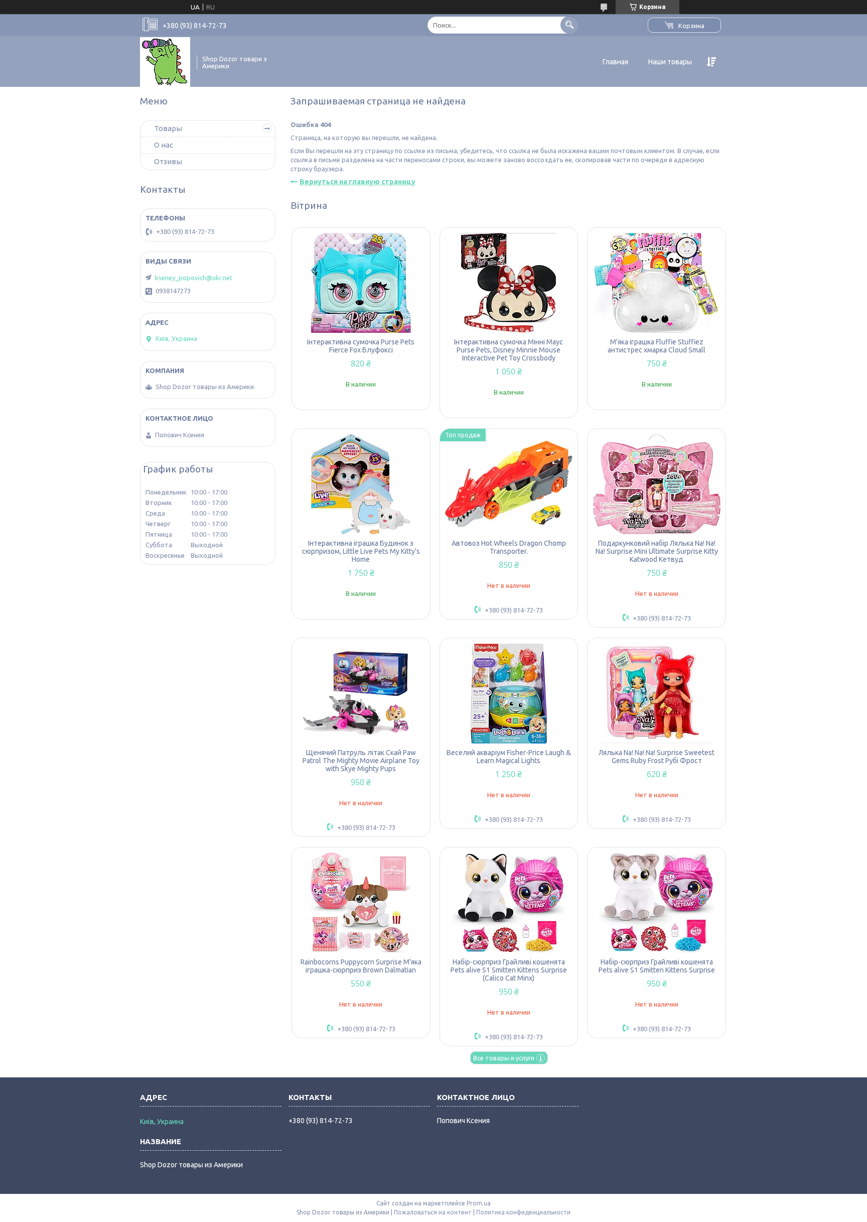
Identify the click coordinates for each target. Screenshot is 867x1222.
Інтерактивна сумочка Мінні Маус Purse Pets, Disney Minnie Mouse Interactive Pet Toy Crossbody (508, 350)
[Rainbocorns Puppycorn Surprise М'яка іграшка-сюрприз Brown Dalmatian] (361, 902)
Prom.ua (479, 1203)
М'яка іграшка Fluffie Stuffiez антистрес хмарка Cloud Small (656, 346)
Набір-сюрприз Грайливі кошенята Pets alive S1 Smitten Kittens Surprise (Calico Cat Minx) (509, 970)
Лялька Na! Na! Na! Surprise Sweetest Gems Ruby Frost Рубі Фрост (656, 757)
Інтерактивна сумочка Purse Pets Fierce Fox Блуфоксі (360, 346)
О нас (163, 145)
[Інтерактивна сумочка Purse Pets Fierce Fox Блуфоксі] (361, 282)
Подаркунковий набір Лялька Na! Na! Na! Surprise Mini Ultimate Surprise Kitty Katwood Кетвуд (657, 551)
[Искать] (569, 25)
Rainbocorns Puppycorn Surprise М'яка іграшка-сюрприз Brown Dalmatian (361, 966)
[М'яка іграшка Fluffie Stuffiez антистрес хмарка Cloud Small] (656, 282)
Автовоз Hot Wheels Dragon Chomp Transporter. (509, 547)
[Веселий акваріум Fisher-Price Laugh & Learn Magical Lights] (509, 693)
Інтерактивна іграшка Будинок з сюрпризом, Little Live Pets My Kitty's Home (361, 551)
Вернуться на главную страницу (357, 182)
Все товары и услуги (503, 1057)
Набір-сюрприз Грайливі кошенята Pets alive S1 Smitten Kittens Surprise (657, 966)
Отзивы (168, 161)
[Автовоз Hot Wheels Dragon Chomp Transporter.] (509, 484)
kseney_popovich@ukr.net (193, 277)
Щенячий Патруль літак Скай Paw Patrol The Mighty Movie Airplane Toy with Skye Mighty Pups (361, 761)
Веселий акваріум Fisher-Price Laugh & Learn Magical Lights (509, 757)
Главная (615, 62)
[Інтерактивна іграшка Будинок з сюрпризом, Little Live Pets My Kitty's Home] (361, 484)
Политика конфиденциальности (523, 1212)
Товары (168, 128)
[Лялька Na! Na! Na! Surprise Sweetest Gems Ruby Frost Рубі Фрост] (656, 693)
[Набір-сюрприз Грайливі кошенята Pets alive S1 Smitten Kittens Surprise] (656, 902)
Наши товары (670, 62)
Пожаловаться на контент (433, 1212)
